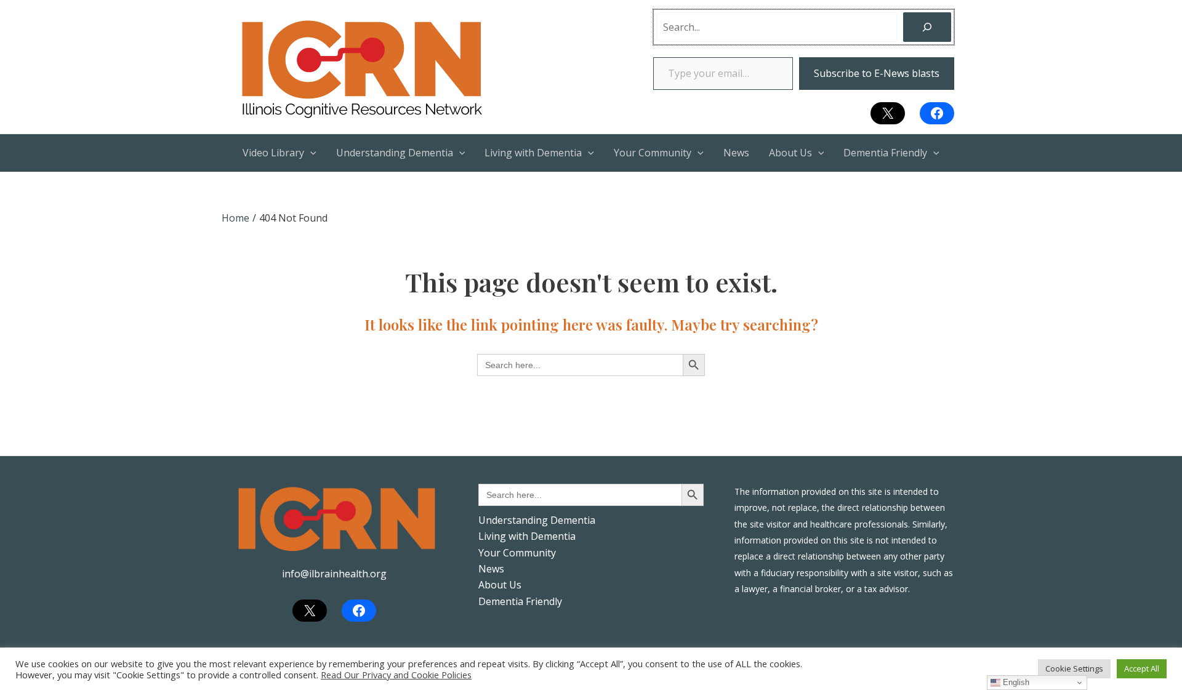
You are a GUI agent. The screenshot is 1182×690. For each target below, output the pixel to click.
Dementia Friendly (520, 601)
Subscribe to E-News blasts (876, 73)
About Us (499, 585)
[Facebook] (937, 113)
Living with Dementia (527, 536)
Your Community (517, 553)
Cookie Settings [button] (1074, 668)
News (491, 569)
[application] (310, 152)
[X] (887, 113)
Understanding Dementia (536, 520)
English (1014, 682)
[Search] (927, 27)
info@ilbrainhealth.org (334, 573)
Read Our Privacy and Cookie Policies (396, 674)
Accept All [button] (1141, 668)
